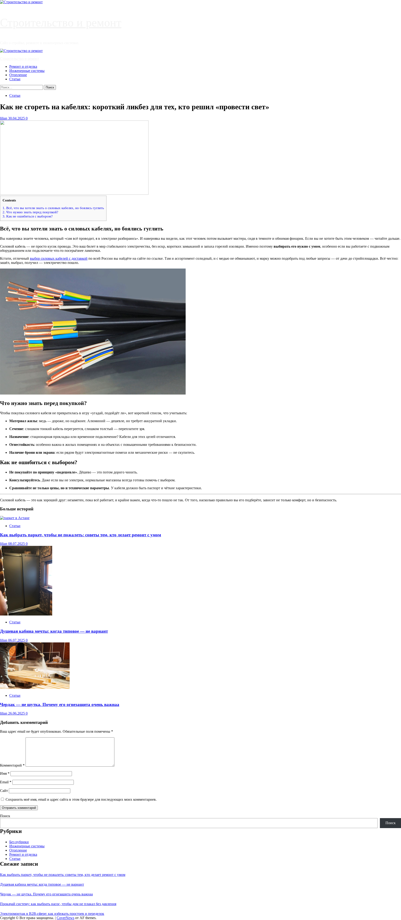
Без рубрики (19, 842)
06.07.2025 (17, 640)
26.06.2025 (17, 713)
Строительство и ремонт (60, 22)
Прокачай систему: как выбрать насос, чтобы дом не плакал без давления (58, 904)
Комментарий (12, 765)
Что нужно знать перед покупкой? (30, 212)
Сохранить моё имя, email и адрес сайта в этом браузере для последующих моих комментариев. (81, 799)
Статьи (14, 79)
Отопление (18, 75)
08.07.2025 (17, 544)
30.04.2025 (17, 118)
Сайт (4, 791)
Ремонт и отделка (23, 66)
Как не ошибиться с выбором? (28, 216)
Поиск (5, 816)
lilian (4, 118)
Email (5, 782)
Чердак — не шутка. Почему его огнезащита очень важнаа (59, 704)
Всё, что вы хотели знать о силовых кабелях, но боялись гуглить (53, 208)
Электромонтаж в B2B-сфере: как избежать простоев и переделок (52, 914)
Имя (5, 773)
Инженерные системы (27, 71)
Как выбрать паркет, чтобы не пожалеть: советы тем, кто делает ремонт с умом (80, 534)
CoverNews (65, 918)
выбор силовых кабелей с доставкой (58, 258)
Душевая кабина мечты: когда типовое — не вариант (54, 631)
